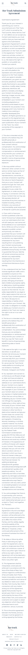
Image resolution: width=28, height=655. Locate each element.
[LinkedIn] (21, 645)
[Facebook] (14, 645)
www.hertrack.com (8, 28)
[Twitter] (17, 645)
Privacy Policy (7, 648)
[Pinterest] (10, 645)
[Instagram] (7, 645)
